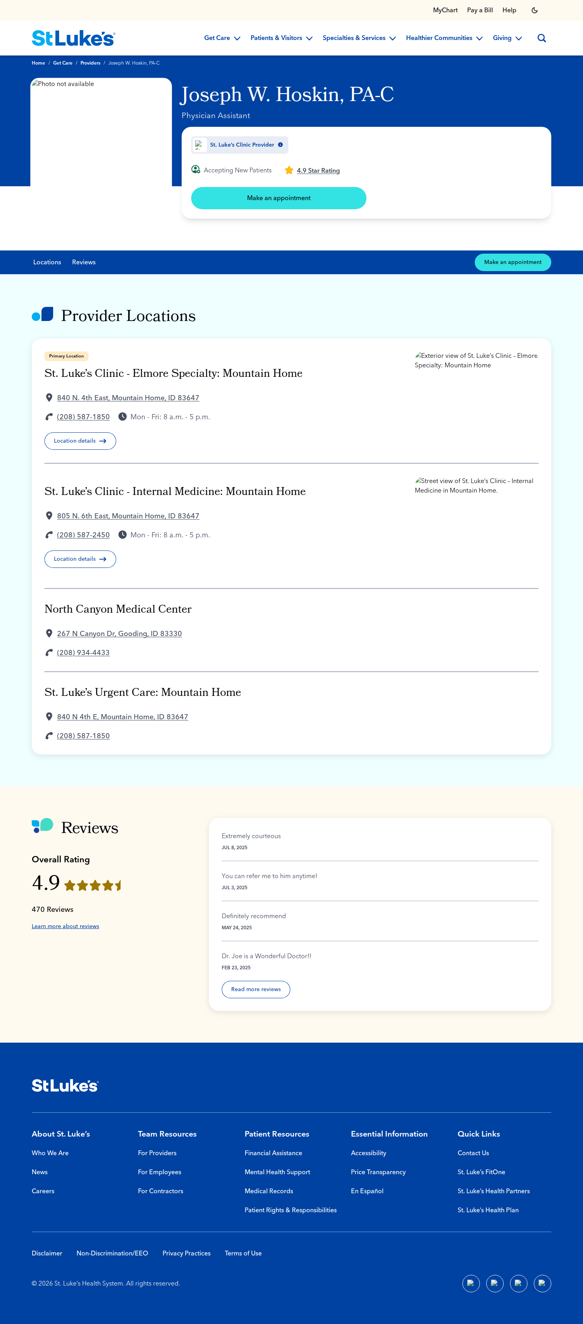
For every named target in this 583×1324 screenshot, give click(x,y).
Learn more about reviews (65, 926)
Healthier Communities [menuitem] (439, 38)
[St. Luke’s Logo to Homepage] (74, 38)
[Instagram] (542, 1283)
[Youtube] (518, 1283)
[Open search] (541, 38)
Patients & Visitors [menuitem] (276, 38)
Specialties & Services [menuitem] (354, 38)
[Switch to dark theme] (534, 10)
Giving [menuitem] (502, 38)
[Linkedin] (495, 1283)
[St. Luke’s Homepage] (65, 1085)
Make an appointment (279, 198)
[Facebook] (471, 1283)
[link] (312, 170)
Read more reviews (256, 989)
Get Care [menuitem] (217, 38)
